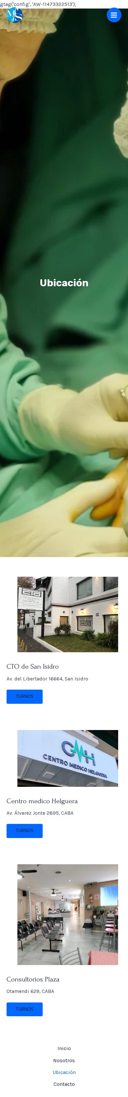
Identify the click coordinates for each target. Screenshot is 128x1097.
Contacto (64, 1084)
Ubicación (64, 1072)
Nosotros (64, 1061)
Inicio (64, 1048)
